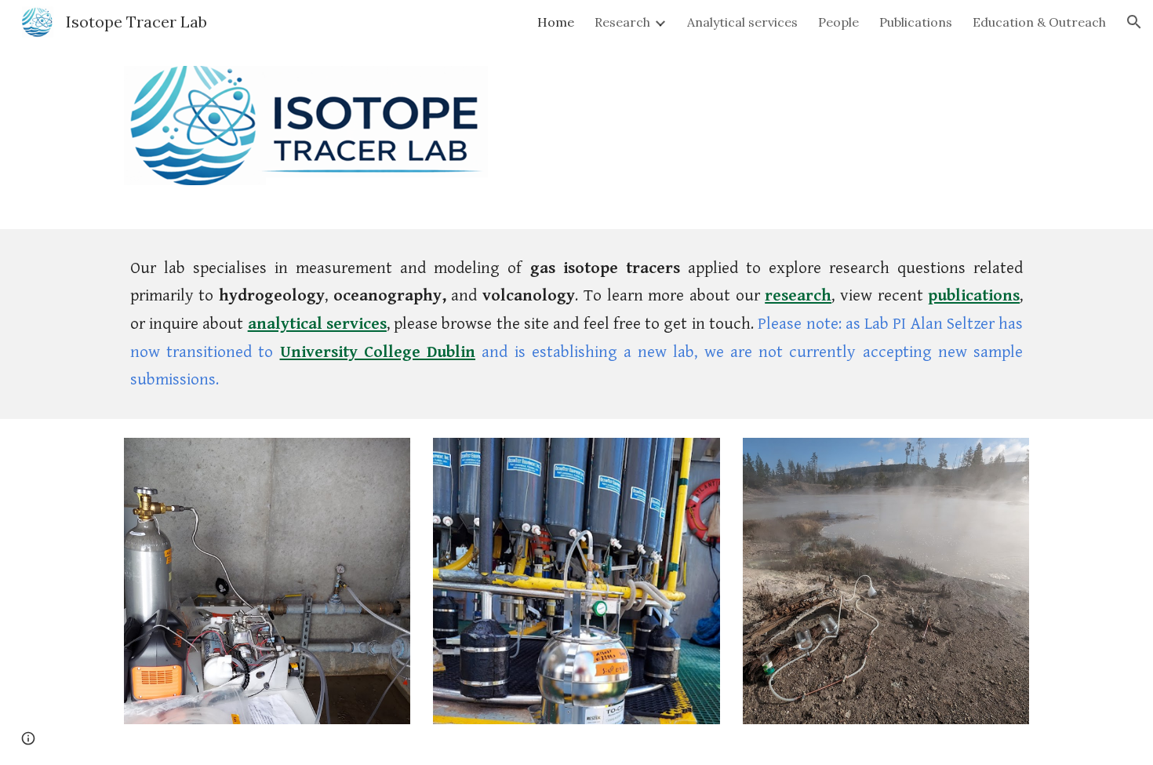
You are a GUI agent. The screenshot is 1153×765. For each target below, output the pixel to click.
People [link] (838, 22)
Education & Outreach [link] (1039, 22)
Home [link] (555, 22)
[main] (576, 324)
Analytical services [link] (742, 22)
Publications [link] (915, 22)
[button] (1134, 22)
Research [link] (622, 22)
